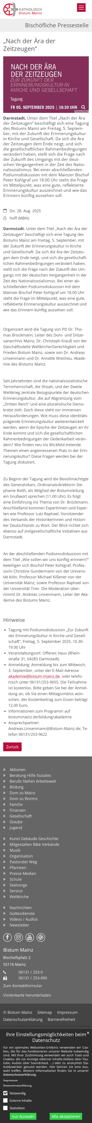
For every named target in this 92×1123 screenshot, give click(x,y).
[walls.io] (41, 937)
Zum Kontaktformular (22, 985)
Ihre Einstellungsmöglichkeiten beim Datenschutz (46, 1037)
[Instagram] (18, 937)
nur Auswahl (23, 1116)
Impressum (10, 1080)
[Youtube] (29, 937)
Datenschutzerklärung (19, 1074)
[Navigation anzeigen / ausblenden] (81, 7)
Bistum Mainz (18, 950)
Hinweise (14, 620)
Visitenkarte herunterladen (27, 995)
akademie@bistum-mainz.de (34, 676)
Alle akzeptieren (66, 1116)
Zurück (12, 746)
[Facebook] (7, 937)
